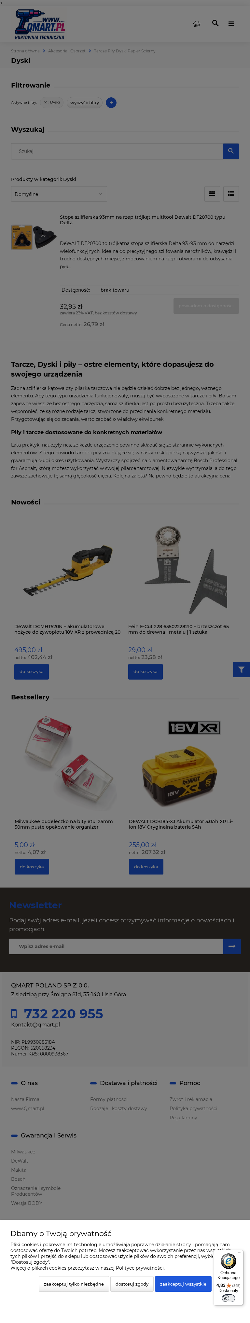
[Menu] (239, 1254)
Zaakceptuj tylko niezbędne (74, 1284)
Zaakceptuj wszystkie (183, 1284)
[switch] (228, 1298)
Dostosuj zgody (132, 1284)
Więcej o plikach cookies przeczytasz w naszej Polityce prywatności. (87, 1268)
